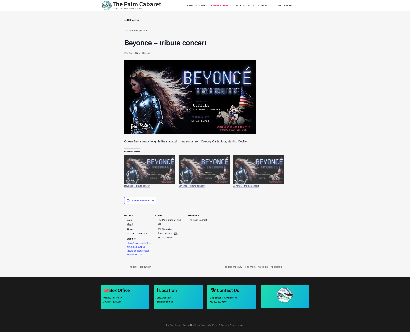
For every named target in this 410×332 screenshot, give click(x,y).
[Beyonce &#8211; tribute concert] (149, 169)
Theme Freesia (200, 325)
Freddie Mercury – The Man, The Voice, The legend (253, 267)
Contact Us (265, 5)
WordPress (212, 325)
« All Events (131, 20)
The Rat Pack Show (139, 267)
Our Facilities (245, 5)
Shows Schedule (221, 5)
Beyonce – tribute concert (137, 185)
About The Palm (197, 5)
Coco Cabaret (286, 5)
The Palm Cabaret (136, 4)
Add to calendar (141, 200)
